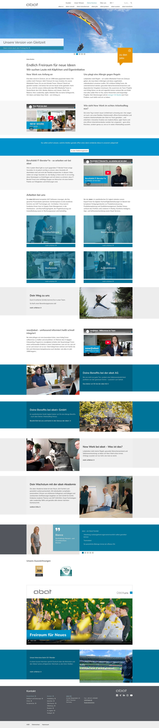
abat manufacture (83, 6)
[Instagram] (127, 695)
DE (111, 3)
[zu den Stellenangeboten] (125, 55)
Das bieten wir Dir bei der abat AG (95, 384)
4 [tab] (90, 553)
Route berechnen (89, 702)
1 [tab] (83, 553)
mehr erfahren (50, 245)
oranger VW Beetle (114, 95)
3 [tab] (88, 553)
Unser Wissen (79, 3)
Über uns (103, 3)
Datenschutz (36, 724)
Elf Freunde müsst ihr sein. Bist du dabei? (19, 48)
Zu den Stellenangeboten (79, 151)
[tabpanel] (79, 30)
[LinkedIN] (124, 695)
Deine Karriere (92, 3)
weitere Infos (34, 507)
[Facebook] (117, 695)
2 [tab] (85, 553)
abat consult (70, 6)
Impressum (45, 724)
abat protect (104, 6)
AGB (27, 724)
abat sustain (115, 6)
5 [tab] (93, 553)
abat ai (60, 6)
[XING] (120, 695)
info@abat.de (88, 700)
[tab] (74, 54)
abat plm (95, 6)
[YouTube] (131, 695)
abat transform (127, 6)
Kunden (68, 3)
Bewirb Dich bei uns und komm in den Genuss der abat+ (50, 421)
